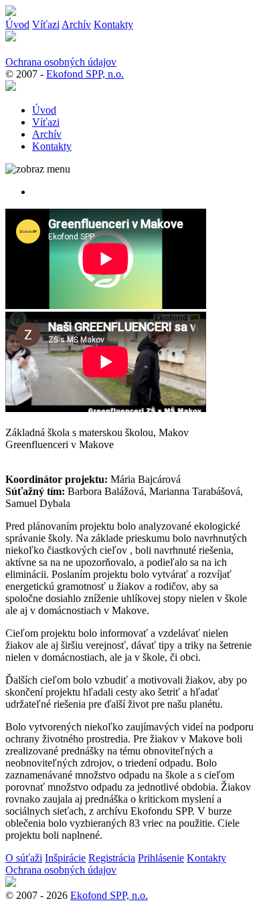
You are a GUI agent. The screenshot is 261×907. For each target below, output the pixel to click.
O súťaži (23, 858)
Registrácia (111, 858)
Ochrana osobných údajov (60, 62)
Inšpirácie (65, 858)
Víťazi (46, 24)
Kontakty (113, 24)
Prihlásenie (161, 858)
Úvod (17, 24)
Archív (76, 24)
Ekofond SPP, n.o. (85, 74)
